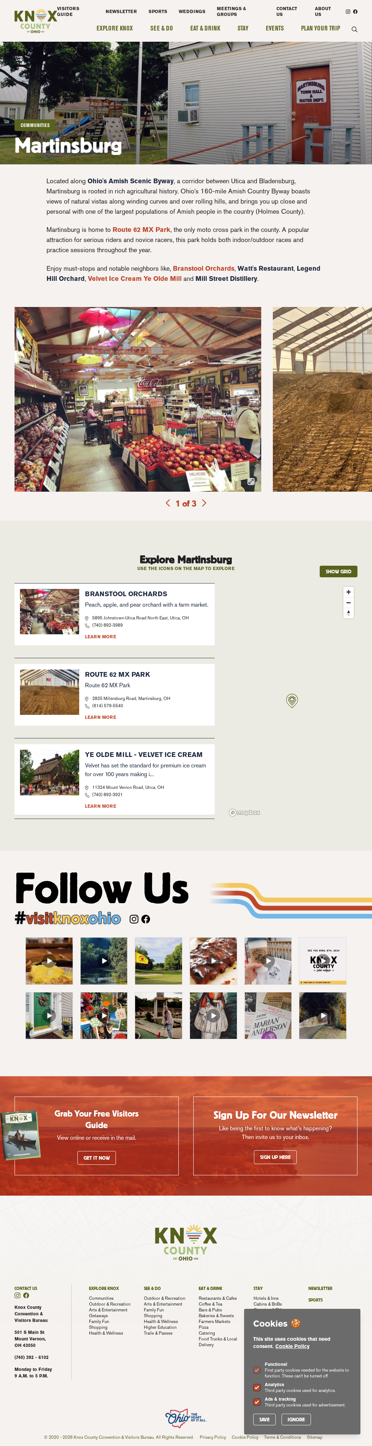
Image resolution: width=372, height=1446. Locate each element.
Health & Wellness (106, 1333)
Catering (207, 1333)
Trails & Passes (158, 1333)
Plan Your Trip (320, 28)
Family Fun (99, 1321)
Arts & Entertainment (108, 1310)
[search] (354, 29)
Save (264, 1419)
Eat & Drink (205, 28)
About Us (323, 11)
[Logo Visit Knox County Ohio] (36, 21)
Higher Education (160, 1327)
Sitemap (315, 1437)
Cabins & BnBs (268, 1304)
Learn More (100, 636)
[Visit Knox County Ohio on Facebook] (355, 11)
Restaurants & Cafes (218, 1298)
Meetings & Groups (231, 11)
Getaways (98, 1316)
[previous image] (168, 503)
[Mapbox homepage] (244, 812)
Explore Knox (115, 28)
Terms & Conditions (282, 1437)
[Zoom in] (348, 592)
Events (275, 28)
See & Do (161, 28)
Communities (101, 1298)
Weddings (192, 11)
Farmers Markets (214, 1321)
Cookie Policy (292, 1346)
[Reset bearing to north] (348, 613)
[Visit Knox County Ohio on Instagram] (348, 11)
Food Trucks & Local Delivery (218, 1342)
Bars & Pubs (210, 1310)
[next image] (203, 503)
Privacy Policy (213, 1437)
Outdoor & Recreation (109, 1304)
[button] (292, 701)
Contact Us (286, 11)
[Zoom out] (348, 602)
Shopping (98, 1327)
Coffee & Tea (210, 1304)
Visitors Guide (68, 11)
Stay (243, 28)
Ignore (296, 1419)
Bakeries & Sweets (216, 1316)
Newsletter (121, 11)
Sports (158, 11)
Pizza (204, 1327)
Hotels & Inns (266, 1298)
